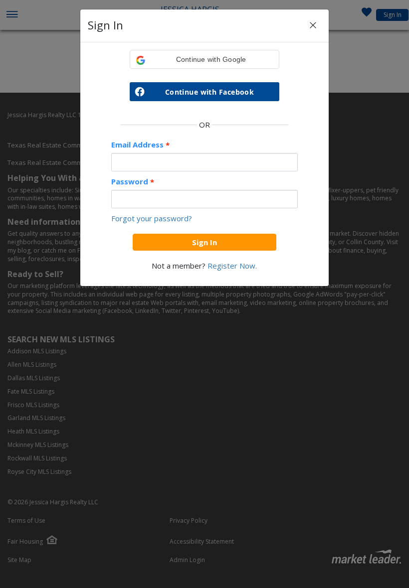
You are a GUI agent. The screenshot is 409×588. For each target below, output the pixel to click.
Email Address (140, 145)
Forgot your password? (151, 218)
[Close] (313, 25)
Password (132, 181)
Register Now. (232, 266)
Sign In (204, 242)
